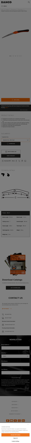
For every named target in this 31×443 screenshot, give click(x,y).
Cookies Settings (15, 441)
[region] (15, 433)
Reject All (15, 438)
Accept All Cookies (15, 435)
